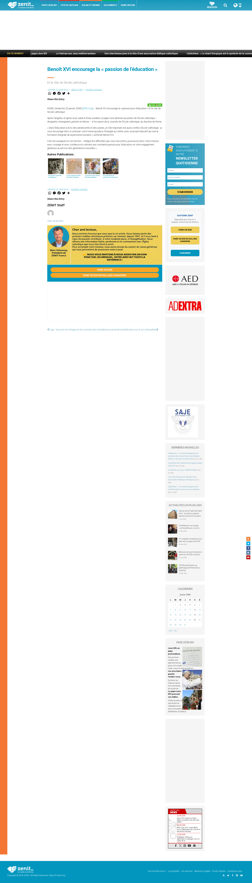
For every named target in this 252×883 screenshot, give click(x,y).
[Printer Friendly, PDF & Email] (155, 105)
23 (180, 620)
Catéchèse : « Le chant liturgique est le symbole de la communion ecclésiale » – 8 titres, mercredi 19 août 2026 (184, 456)
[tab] (176, 811)
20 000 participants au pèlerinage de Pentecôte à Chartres (189, 567)
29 (175, 625)
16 (180, 615)
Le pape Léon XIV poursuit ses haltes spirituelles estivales (174, 697)
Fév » (176, 631)
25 (190, 620)
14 (170, 615)
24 (185, 620)
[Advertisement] (126, 30)
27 (200, 620)
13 (200, 610)
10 (185, 610)
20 (200, 615)
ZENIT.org (87, 108)
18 (190, 615)
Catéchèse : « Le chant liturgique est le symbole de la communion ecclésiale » (188, 53)
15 (175, 615)
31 (185, 625)
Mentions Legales (202, 871)
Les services (187, 871)
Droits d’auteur (219, 871)
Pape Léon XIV (49, 5)
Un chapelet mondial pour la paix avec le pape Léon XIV (190, 540)
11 (190, 610)
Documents (110, 5)
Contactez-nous (234, 871)
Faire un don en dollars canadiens (104, 275)
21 (170, 620)
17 (185, 615)
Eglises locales (94, 90)
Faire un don (128, 5)
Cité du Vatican (69, 5)
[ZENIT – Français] (24, 5)
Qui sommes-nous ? (157, 871)
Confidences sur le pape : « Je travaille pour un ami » (189, 527)
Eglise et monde (91, 5)
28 (170, 625)
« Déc (170, 631)
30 (180, 625)
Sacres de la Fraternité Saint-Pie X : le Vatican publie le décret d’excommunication (190, 513)
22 (175, 620)
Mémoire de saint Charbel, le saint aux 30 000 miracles (190, 553)
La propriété (173, 871)
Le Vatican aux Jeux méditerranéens (34, 53)
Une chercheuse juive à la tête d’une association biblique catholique (100, 53)
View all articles (55, 221)
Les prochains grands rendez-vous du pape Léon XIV (175, 677)
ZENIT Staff (77, 90)
